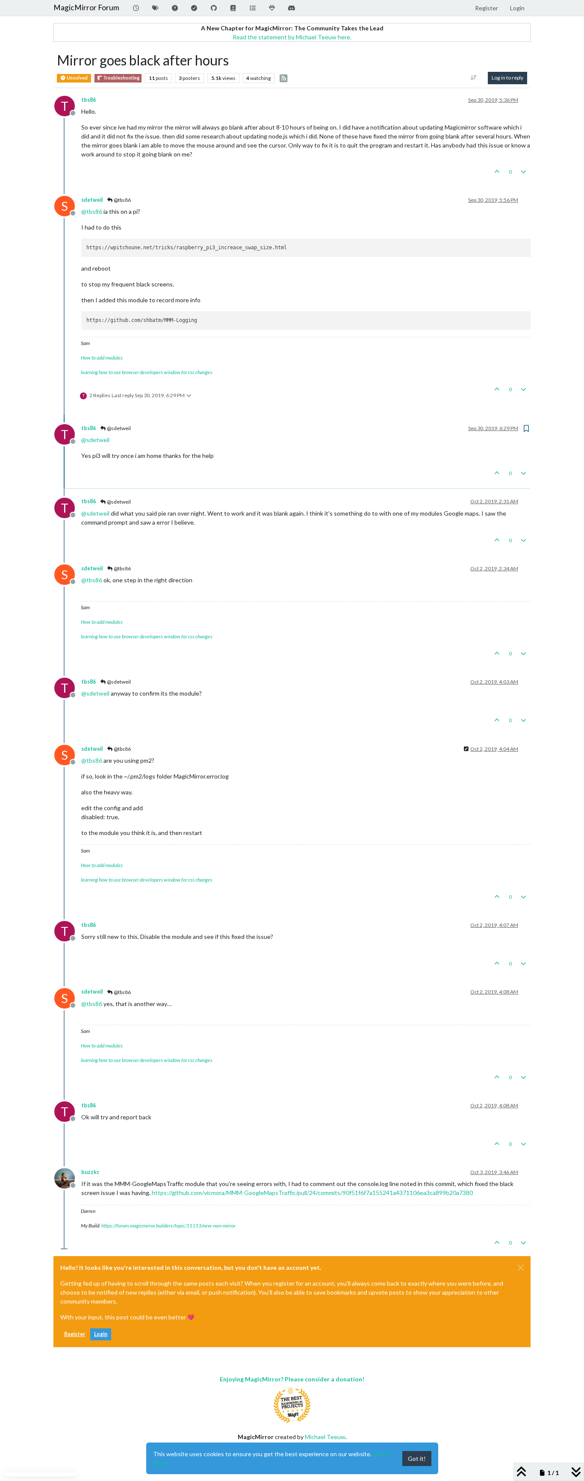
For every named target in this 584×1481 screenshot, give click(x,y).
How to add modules (102, 357)
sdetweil (92, 200)
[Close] (521, 1267)
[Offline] (67, 1177)
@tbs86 (122, 200)
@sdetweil (118, 428)
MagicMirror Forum (86, 7)
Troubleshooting (120, 77)
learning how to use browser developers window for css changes (146, 372)
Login (100, 1334)
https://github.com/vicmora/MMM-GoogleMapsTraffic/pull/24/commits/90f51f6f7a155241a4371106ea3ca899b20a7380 (312, 1192)
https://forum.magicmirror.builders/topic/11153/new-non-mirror (168, 1225)
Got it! (417, 1458)
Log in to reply (507, 77)
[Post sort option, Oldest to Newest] (474, 78)
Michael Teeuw (325, 1436)
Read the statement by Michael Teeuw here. (292, 37)
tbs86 (88, 100)
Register (74, 1334)
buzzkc (90, 1172)
